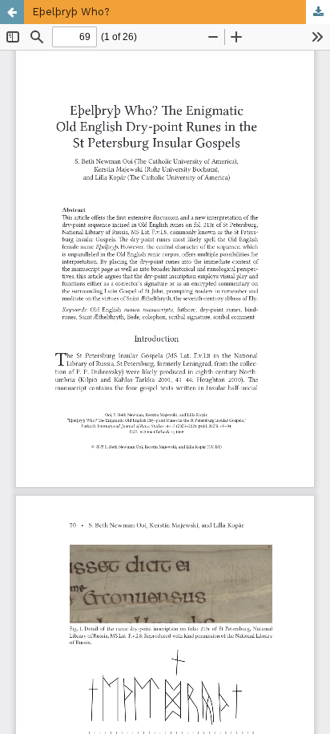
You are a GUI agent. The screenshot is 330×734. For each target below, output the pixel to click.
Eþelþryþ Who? (71, 12)
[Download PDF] (318, 12)
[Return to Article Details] (12, 12)
